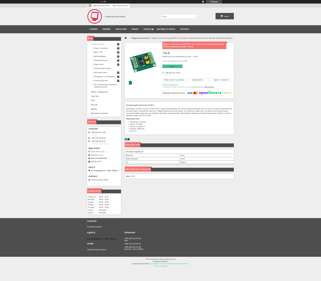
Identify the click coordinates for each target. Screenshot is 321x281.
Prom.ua (172, 259)
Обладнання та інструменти (104, 76)
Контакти (184, 29)
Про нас (94, 105)
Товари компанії (97, 44)
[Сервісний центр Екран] (94, 16)
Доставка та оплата (166, 29)
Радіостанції (98, 64)
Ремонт (135, 29)
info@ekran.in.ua (97, 155)
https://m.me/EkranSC (99, 158)
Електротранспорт (101, 80)
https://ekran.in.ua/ (98, 152)
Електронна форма (94, 227)
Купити (172, 66)
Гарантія (147, 29)
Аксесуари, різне (100, 72)
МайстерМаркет (100, 56)
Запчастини (121, 29)
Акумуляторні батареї (102, 68)
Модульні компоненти (141, 38)
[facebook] (126, 140)
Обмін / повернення (99, 92)
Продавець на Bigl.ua (160, 261)
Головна (94, 29)
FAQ (93, 100)
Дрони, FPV (98, 52)
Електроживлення (101, 60)
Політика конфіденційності (179, 264)
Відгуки (94, 109)
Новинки (106, 29)
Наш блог (95, 96)
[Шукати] (196, 16)
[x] (129, 140)
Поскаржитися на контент (159, 264)
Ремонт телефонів (101, 48)
